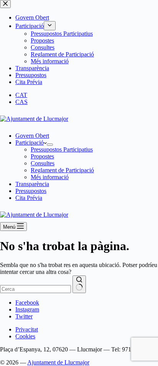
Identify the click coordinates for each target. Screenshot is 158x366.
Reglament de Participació (62, 170)
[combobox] (35, 289)
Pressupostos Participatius (62, 149)
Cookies (25, 336)
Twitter (24, 316)
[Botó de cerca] (79, 284)
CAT (21, 95)
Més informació (50, 177)
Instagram (27, 309)
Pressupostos (30, 191)
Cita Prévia (28, 198)
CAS (21, 102)
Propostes (42, 156)
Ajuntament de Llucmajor (58, 362)
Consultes (42, 163)
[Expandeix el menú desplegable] (50, 144)
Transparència (32, 184)
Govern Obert (32, 135)
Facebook (27, 302)
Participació (29, 142)
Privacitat (26, 329)
